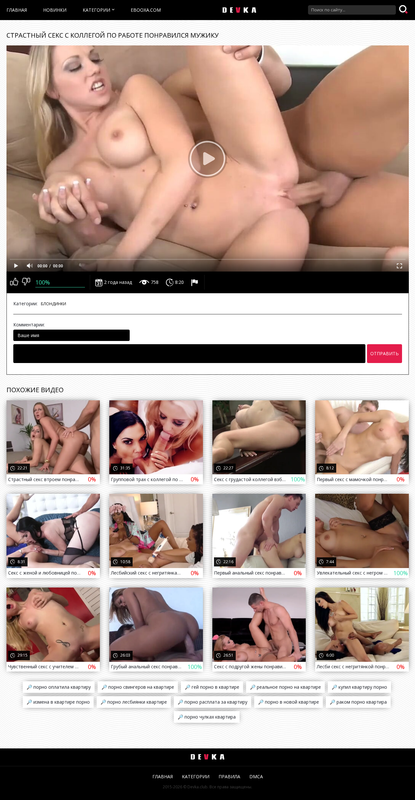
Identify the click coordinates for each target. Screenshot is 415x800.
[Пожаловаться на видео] (195, 282)
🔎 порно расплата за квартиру (212, 702)
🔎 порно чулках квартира (207, 717)
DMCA (256, 776)
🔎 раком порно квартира (358, 702)
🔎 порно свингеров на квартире (137, 687)
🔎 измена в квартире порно (58, 702)
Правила (229, 776)
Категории (96, 10)
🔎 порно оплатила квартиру (59, 687)
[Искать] (404, 9)
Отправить (384, 353)
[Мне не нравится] (26, 282)
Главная (16, 10)
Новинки (54, 10)
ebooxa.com (146, 10)
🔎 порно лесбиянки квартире (134, 702)
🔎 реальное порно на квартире (285, 687)
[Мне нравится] (14, 282)
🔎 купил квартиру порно (359, 687)
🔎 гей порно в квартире (212, 687)
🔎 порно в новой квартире (288, 702)
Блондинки (53, 304)
